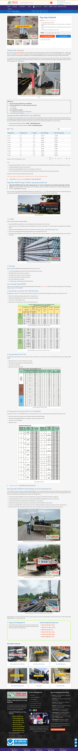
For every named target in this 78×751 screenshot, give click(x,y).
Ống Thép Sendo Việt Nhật (39, 664)
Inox (29, 6)
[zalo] (75, 742)
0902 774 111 (15, 750)
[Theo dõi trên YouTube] (36, 710)
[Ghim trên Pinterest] (47, 40)
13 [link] (66, 158)
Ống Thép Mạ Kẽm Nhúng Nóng (17, 685)
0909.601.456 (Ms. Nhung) (18, 730)
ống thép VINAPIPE (20, 52)
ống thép (43, 191)
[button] (9, 38)
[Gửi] (51, 2)
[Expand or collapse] (69, 101)
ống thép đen (43, 286)
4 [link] (58, 158)
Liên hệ (9, 9)
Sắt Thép (22, 6)
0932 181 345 (51, 750)
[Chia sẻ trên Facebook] (41, 40)
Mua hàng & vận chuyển (36, 705)
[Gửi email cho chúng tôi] (32, 710)
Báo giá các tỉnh (62, 6)
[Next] (36, 27)
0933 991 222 (39, 750)
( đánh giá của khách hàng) (49, 20)
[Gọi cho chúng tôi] (34, 710)
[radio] (46, 33)
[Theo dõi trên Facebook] (30, 710)
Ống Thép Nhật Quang (60, 664)
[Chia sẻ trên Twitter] (43, 40)
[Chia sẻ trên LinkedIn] (49, 40)
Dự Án (55, 6)
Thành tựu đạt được (35, 697)
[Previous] (9, 27)
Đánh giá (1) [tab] (20, 50)
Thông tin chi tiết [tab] (12, 50)
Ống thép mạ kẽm (13, 485)
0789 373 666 (27, 750)
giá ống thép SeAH (19, 179)
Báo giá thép (38, 6)
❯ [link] (69, 158)
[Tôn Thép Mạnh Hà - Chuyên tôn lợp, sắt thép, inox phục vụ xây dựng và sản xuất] (12, 2)
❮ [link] (47, 158)
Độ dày (42, 32)
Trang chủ (9, 11)
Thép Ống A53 (39, 685)
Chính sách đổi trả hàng (36, 703)
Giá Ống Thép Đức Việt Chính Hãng (17, 664)
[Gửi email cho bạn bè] (45, 40)
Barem (50, 6)
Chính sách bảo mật (34, 701)
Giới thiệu (33, 695)
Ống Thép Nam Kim (61, 685)
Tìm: (59, 129)
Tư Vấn (45, 6)
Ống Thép (17, 11)
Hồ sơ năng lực (34, 699)
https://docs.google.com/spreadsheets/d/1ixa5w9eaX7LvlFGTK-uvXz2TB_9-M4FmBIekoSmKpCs (27, 176)
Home (8, 6)
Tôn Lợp (15, 6)
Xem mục (10, 129)
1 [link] (50, 158)
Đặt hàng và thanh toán (36, 707)
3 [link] (55, 158)
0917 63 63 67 (63, 750)
